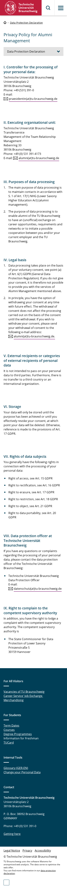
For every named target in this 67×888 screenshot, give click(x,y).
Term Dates (11, 725)
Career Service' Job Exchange (23, 696)
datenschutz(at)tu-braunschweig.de (38, 589)
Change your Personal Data (22, 772)
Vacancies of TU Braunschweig (24, 692)
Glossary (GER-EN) (16, 768)
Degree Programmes (18, 734)
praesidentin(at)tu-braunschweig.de (33, 99)
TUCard (9, 743)
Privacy (27, 850)
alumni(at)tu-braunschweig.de (39, 158)
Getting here (12, 834)
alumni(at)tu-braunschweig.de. (34, 336)
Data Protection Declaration (26, 22)
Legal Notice (12, 850)
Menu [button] (60, 8)
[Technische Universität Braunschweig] (21, 7)
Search (48, 7)
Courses (9, 730)
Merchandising (14, 700)
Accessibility (43, 850)
